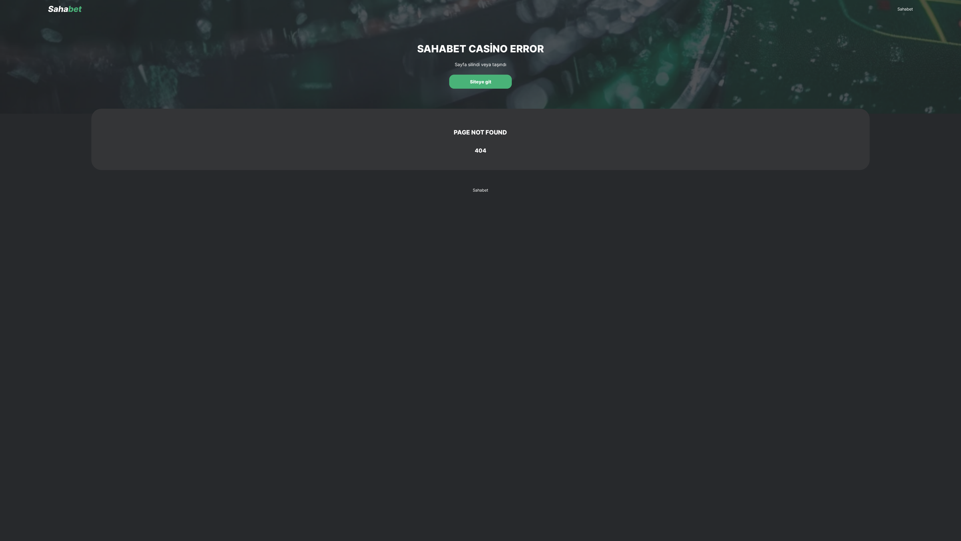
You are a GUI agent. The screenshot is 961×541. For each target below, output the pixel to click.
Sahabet (905, 9)
